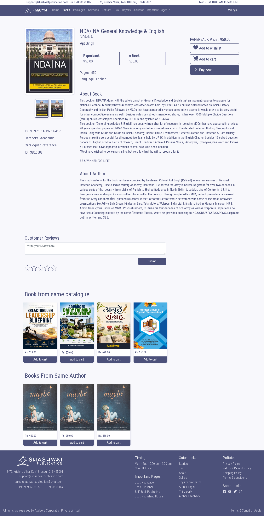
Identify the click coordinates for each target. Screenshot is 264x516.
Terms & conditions (235, 477)
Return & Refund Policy (237, 468)
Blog (181, 468)
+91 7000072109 (80, 2)
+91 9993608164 (52, 487)
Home (55, 10)
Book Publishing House (149, 496)
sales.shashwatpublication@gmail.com (39, 482)
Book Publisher (144, 487)
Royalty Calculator (133, 10)
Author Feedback (189, 496)
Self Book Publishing (147, 492)
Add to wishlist (209, 48)
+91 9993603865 (29, 487)
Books (66, 10)
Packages (79, 10)
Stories (183, 464)
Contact (106, 10)
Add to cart (207, 59)
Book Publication (145, 482)
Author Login (187, 487)
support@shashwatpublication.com (47, 2)
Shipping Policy (232, 473)
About (182, 473)
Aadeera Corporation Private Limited (57, 510)
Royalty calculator (190, 482)
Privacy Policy (231, 464)
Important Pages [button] (157, 10)
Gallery (183, 477)
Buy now (205, 70)
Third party (185, 491)
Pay (116, 10)
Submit (152, 261)
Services (93, 10)
